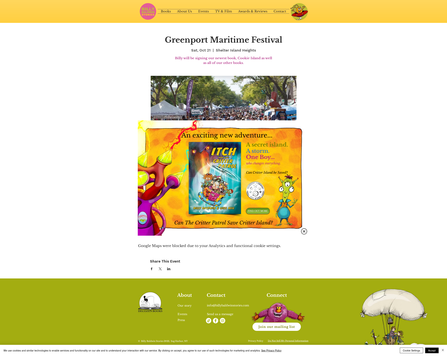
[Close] (443, 350)
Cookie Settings (411, 350)
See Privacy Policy (271, 350)
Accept (432, 350)
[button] (304, 231)
